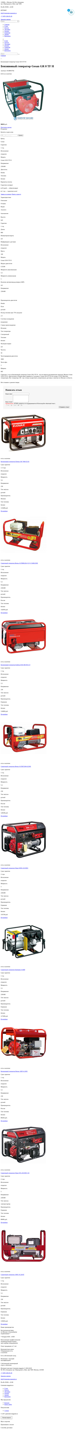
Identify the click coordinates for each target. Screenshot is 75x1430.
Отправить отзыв (64, 407)
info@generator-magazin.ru (9, 13)
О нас (6, 26)
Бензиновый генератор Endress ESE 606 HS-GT (15, 665)
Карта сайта (8, 1404)
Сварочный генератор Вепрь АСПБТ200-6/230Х (16, 766)
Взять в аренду (16, 194)
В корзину (4, 129)
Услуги (6, 28)
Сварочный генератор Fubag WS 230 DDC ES (15, 1173)
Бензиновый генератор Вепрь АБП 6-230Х (14, 1071)
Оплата (6, 31)
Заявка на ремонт (6, 194)
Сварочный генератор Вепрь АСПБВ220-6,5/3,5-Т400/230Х (19, 563)
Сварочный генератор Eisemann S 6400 (13, 969)
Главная (6, 24)
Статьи (6, 1410)
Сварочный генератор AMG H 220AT (12, 1274)
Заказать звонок (6, 19)
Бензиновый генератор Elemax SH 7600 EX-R (15, 461)
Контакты (7, 36)
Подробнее (4, 511)
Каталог (6, 1403)
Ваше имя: (8, 394)
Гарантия (7, 33)
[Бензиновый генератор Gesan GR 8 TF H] (23, 121)
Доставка (7, 29)
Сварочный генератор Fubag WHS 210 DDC (14, 868)
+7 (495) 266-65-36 (6, 16)
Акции (6, 34)
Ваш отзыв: (9, 402)
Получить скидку (6, 127)
